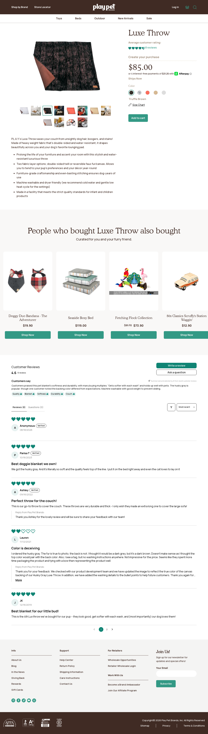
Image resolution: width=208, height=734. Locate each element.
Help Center (66, 659)
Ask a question (177, 372)
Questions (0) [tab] (35, 407)
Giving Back (17, 677)
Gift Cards (17, 689)
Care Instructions (70, 677)
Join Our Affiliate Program (122, 690)
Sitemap (144, 725)
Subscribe (166, 683)
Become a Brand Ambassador (124, 684)
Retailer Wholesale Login (122, 665)
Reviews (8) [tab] (19, 407)
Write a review (176, 365)
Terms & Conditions (194, 725)
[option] (65, 65)
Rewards (16, 683)
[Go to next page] (113, 629)
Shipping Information (71, 671)
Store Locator (42, 7)
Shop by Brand (19, 7)
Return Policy (67, 665)
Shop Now (27, 335)
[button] (136, 48)
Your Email (162, 667)
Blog (13, 665)
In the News (18, 671)
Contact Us (66, 683)
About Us (16, 659)
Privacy (166, 725)
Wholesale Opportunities (122, 659)
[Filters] (171, 407)
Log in (175, 7)
